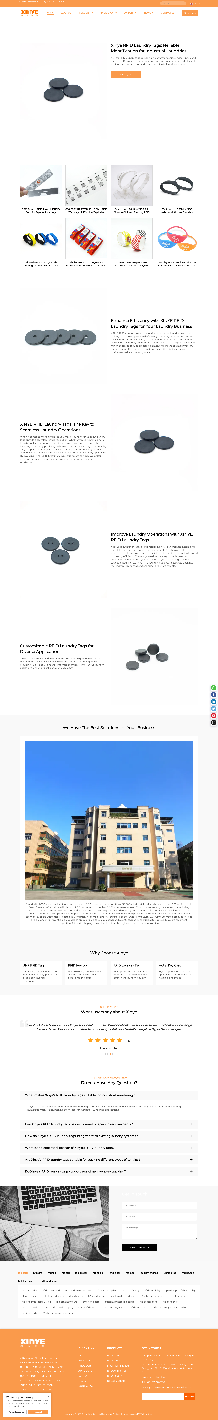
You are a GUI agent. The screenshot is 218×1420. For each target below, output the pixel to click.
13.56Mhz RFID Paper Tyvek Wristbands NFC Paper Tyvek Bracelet (131, 264)
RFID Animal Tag (116, 1370)
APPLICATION (107, 13)
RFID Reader (114, 1375)
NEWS (147, 13)
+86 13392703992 (55, 2)
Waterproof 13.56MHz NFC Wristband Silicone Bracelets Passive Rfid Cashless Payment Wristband (177, 211)
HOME (50, 12)
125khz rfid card (97, 1296)
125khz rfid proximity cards (58, 1313)
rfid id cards (76, 1296)
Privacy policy (145, 1414)
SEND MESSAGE (139, 1247)
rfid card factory (131, 1290)
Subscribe (189, 1397)
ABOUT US (65, 13)
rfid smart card (51, 1290)
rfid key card (178, 1296)
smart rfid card (91, 1301)
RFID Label (113, 1360)
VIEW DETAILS (41, 185)
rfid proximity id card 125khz (170, 1307)
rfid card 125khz (140, 1307)
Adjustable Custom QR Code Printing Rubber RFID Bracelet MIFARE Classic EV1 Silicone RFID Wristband (41, 264)
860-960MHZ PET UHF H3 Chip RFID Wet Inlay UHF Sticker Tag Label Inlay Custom (86, 211)
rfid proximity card (66, 1301)
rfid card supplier (106, 1290)
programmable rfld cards (82, 1307)
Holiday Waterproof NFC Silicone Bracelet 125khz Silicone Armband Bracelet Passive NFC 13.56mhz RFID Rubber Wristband (177, 264)
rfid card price (29, 1290)
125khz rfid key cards (114, 1307)
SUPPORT (129, 13)
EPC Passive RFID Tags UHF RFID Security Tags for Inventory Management (41, 211)
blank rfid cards (30, 1296)
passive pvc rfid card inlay (180, 1290)
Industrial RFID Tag (118, 1365)
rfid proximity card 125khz (36, 1301)
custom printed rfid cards (119, 1301)
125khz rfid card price (153, 1296)
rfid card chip (170, 1301)
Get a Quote (190, 13)
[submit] (183, 3)
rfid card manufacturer (78, 1290)
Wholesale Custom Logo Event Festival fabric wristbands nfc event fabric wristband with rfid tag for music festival (86, 264)
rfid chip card (29, 1307)
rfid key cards (29, 1313)
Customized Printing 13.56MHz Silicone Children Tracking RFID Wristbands (132, 211)
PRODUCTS (83, 13)
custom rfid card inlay (123, 1296)
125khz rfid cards (54, 1296)
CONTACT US (167, 13)
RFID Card (113, 1355)
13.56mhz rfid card (52, 1307)
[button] (105, 1054)
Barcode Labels (116, 1380)
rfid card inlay (153, 1290)
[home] (29, 13)
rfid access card (148, 1301)
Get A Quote (126, 74)
